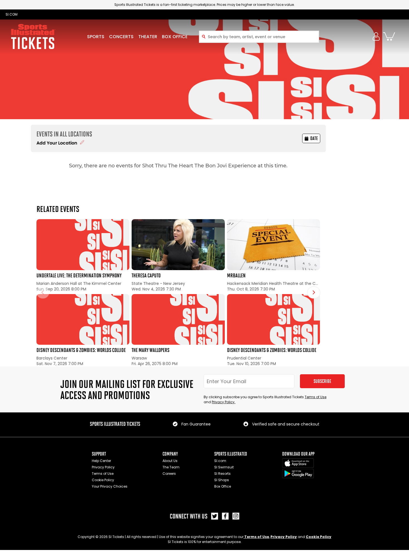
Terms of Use (315, 397)
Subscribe (322, 381)
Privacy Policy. (223, 402)
